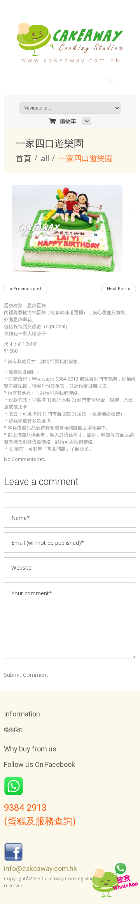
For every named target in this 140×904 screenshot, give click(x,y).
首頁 (23, 158)
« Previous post (26, 288)
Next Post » (118, 288)
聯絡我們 (13, 729)
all (45, 158)
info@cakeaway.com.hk (40, 868)
